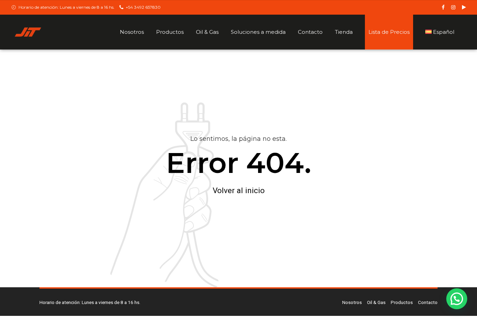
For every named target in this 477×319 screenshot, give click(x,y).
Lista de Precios (389, 32)
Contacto (310, 32)
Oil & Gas (207, 32)
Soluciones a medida (258, 32)
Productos (170, 32)
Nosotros (132, 32)
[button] (456, 298)
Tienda (344, 32)
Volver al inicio (239, 190)
